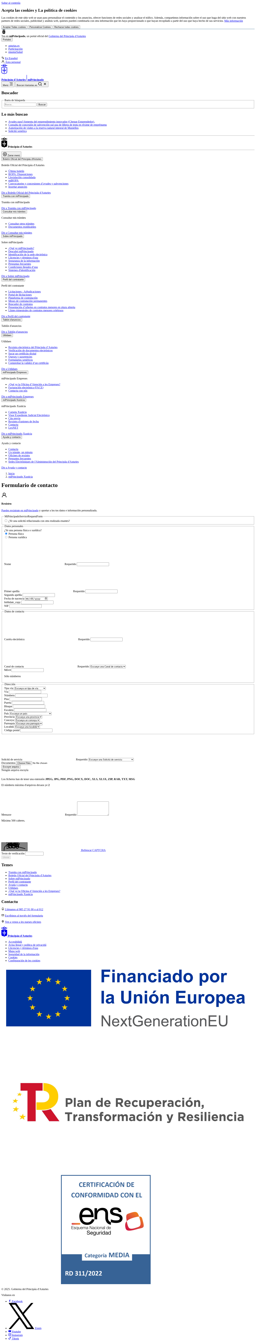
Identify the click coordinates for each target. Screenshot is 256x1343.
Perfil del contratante (19, 881)
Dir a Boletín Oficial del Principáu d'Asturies (26, 192)
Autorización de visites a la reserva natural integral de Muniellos (43, 127)
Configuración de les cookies (24, 960)
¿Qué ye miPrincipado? (21, 248)
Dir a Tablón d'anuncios (14, 331)
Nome (40, 564)
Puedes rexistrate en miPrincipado (19, 510)
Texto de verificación (13, 853)
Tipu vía (9, 688)
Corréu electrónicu (47, 639)
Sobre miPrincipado (19, 878)
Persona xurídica (17, 537)
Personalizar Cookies (40, 27)
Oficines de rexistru (19, 455)
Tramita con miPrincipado (22, 872)
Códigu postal (12, 730)
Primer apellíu (44, 591)
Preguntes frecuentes (19, 458)
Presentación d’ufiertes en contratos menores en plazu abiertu (41, 307)
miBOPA (13, 180)
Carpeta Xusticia (17, 412)
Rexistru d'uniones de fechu (23, 421)
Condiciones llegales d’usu (23, 267)
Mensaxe (38, 814)
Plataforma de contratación (23, 297)
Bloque (8, 706)
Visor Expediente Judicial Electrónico (29, 415)
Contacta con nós (17, 390)
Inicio (11, 473)
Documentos (8, 762)
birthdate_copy (12, 602)
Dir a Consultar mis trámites (16, 232)
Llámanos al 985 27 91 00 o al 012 (24, 909)
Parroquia (9, 723)
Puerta (8, 702)
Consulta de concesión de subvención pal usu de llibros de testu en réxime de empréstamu (57, 124)
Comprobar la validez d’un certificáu (28, 362)
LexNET (13, 427)
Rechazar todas (66, 27)
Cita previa (14, 418)
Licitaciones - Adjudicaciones (24, 291)
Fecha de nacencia (14, 598)
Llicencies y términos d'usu (23, 257)
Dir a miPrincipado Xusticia (16, 433)
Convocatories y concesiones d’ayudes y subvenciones (38, 183)
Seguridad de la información (23, 954)
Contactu (13, 424)
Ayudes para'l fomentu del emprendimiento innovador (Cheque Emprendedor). (51, 121)
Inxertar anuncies (17, 186)
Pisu (7, 699)
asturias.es (14, 45)
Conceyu (9, 720)
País (6, 713)
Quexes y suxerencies (20, 356)
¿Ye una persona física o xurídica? (23, 530)
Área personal (13, 62)
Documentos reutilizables (22, 226)
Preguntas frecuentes (19, 263)
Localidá (9, 726)
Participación (15, 48)
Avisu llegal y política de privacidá (27, 944)
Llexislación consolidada (22, 177)
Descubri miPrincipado (21, 251)
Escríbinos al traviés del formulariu (24, 915)
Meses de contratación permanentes (27, 300)
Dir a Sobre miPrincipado (15, 276)
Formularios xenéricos (20, 359)
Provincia (9, 716)
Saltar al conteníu (10, 2)
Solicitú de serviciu (44, 759)
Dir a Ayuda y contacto (14, 467)
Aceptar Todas (14, 27)
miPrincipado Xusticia (20, 476)
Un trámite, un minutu (20, 452)
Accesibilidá (15, 941)
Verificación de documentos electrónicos (30, 350)
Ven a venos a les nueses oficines (23, 921)
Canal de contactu (46, 666)
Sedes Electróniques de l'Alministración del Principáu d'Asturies (43, 461)
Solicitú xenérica (17, 131)
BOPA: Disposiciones (20, 174)
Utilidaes (13, 887)
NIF (6, 605)
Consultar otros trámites (21, 223)
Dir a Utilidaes (9, 368)
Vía (6, 691)
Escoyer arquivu (11, 766)
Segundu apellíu (13, 594)
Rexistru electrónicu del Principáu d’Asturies (32, 347)
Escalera (9, 710)
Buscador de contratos (20, 304)
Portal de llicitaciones (20, 294)
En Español (11, 58)
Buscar (42, 104)
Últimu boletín (16, 171)
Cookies (12, 957)
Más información (233, 20)
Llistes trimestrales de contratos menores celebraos (35, 310)
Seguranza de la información (24, 260)
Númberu (9, 695)
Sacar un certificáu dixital (22, 353)
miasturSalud (15, 51)
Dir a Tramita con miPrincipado (18, 208)
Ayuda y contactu (18, 884)
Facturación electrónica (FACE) (25, 387)
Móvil (7, 669)
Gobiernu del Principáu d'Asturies (67, 36)
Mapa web (14, 951)
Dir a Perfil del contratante (15, 316)
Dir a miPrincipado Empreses (17, 396)
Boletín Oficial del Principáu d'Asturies (29, 875)
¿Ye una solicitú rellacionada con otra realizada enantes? (39, 520)
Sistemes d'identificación (21, 270)
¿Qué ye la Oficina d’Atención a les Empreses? (34, 384)
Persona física (16, 533)
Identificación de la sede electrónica (27, 254)
